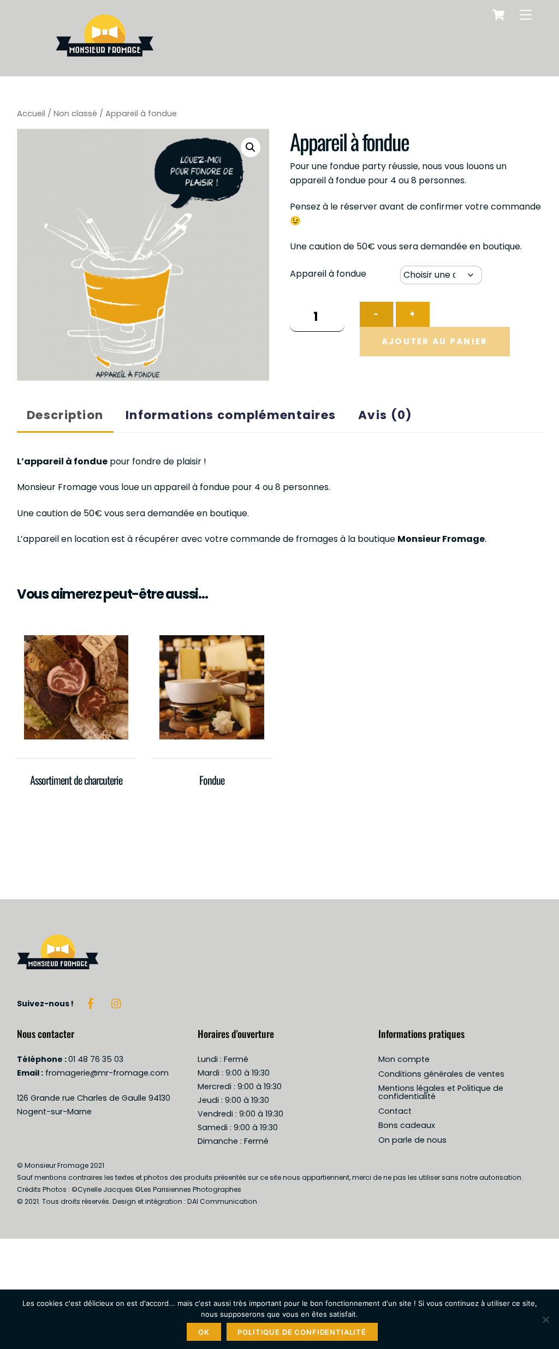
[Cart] (498, 15)
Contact (395, 1111)
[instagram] (117, 1003)
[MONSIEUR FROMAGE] (105, 62)
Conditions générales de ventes (441, 1074)
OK (204, 1332)
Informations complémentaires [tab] (231, 415)
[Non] (545, 1319)
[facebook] (91, 1003)
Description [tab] (65, 415)
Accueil (31, 113)
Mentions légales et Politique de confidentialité (440, 1092)
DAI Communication (222, 1201)
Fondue (211, 780)
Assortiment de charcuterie (76, 780)
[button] (250, 147)
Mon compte (404, 1059)
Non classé (75, 113)
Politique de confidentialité (301, 1332)
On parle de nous (412, 1140)
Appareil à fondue (328, 273)
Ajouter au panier (435, 341)
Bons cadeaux (406, 1125)
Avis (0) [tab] (385, 415)
